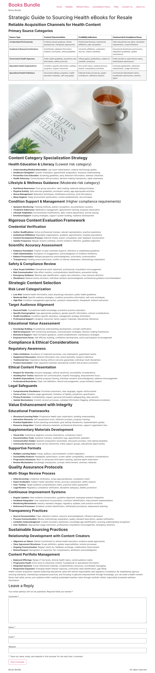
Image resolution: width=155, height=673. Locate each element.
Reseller (69, 7)
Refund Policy (82, 7)
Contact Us (127, 7)
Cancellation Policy (101, 7)
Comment (13, 596)
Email (11, 637)
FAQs (116, 7)
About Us (140, 7)
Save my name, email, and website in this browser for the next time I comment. (47, 656)
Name (11, 627)
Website (12, 647)
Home (59, 7)
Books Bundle (24, 5)
